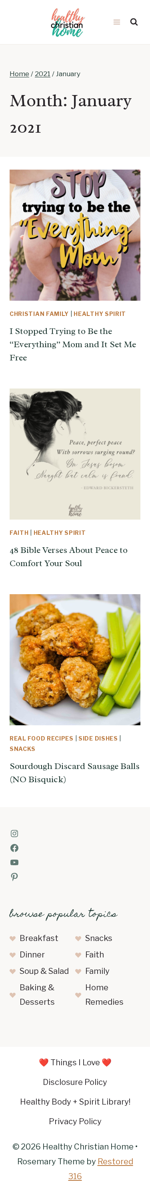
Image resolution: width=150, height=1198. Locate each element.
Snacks (23, 748)
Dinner (32, 954)
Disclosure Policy (75, 1082)
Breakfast (39, 938)
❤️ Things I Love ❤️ (75, 1062)
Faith (19, 532)
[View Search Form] (134, 22)
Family (97, 971)
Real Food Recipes (42, 738)
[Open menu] (116, 22)
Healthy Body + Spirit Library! (75, 1102)
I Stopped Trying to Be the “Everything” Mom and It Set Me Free (73, 344)
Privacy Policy (75, 1121)
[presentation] (75, 235)
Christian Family (39, 313)
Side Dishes (98, 738)
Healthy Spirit (100, 313)
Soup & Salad (44, 971)
